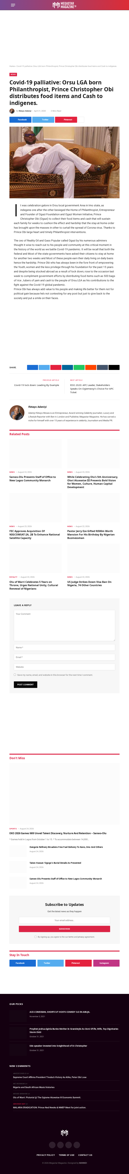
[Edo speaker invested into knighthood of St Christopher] (18, 1050)
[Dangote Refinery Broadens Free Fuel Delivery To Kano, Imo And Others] (18, 851)
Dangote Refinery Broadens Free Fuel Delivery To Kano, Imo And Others (66, 846)
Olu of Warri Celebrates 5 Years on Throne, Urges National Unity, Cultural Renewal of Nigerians (33, 585)
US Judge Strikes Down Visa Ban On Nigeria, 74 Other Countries (89, 583)
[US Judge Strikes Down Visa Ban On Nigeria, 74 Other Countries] (93, 558)
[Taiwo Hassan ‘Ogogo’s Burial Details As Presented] (18, 867)
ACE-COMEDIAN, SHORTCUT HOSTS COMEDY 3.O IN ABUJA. (60, 1011)
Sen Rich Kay (19, 1104)
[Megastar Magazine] (64, 5)
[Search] (116, 5)
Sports (13, 829)
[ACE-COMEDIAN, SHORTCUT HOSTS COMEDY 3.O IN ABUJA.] (18, 1016)
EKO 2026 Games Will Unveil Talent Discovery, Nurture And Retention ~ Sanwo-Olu (58, 833)
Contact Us (85, 1155)
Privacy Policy (46, 1155)
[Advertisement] (64, 38)
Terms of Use (66, 1155)
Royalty (13, 577)
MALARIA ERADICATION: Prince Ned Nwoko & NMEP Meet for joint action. (49, 1107)
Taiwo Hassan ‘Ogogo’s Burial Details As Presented (55, 862)
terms (71, 937)
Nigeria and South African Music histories (33, 1087)
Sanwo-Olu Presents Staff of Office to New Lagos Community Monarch (32, 478)
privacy (81, 937)
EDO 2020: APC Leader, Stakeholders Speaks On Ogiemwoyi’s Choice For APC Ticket (92, 388)
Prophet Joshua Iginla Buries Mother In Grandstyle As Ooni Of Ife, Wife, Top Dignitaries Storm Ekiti (74, 1030)
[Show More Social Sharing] (81, 120)
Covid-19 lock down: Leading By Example (36, 385)
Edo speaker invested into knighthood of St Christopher (58, 1045)
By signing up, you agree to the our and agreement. (66, 937)
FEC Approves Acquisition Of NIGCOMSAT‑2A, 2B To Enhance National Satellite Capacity (34, 535)
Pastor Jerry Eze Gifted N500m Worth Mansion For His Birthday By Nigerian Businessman (91, 535)
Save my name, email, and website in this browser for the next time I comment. (55, 675)
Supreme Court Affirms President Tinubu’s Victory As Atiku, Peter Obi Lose (50, 1077)
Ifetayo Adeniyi (25, 111)
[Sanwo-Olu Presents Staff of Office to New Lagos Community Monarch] (35, 453)
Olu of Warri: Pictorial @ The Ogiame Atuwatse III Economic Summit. (47, 1097)
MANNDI (83, 1163)
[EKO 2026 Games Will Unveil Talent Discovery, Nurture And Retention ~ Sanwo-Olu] (64, 794)
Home (12, 66)
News (13, 74)
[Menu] (13, 5)
